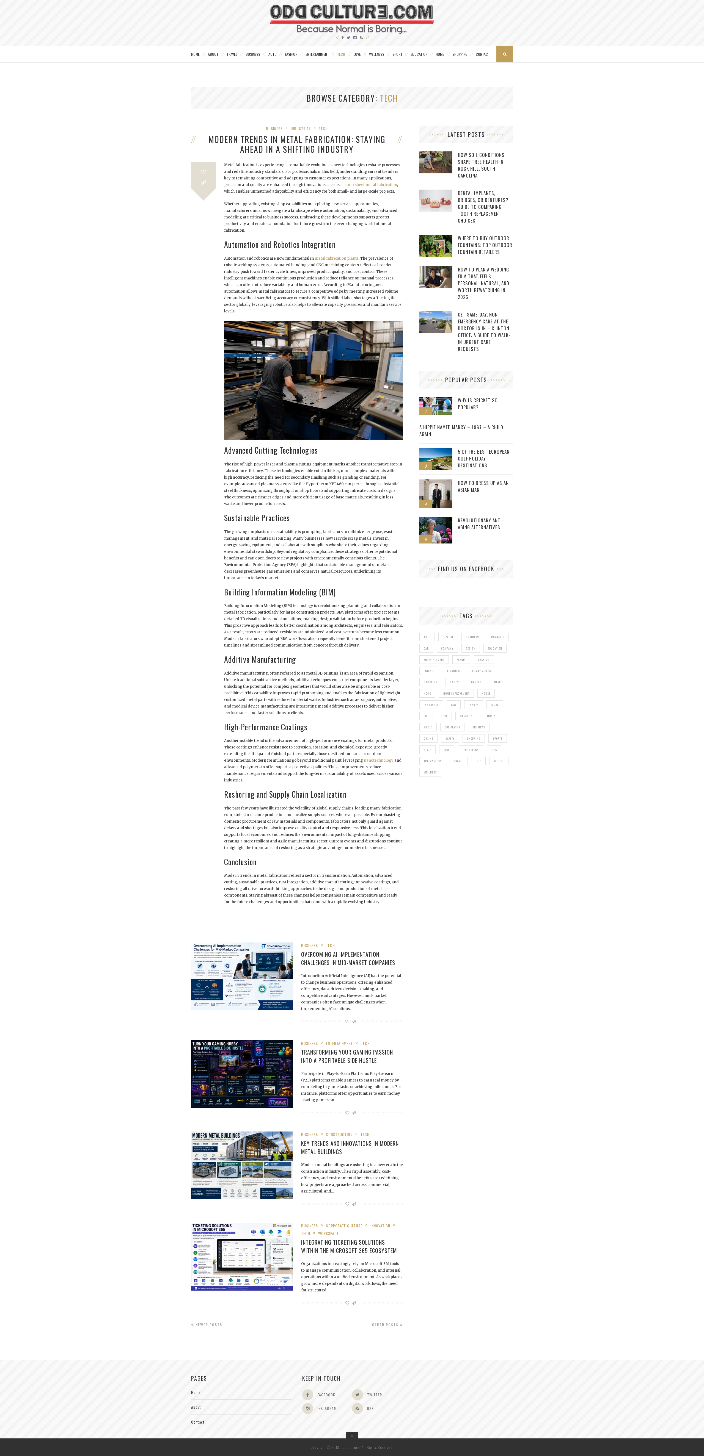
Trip (478, 761)
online (428, 738)
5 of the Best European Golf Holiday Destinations (484, 458)
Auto (272, 54)
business (472, 637)
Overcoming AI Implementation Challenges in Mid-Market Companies (348, 958)
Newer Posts (208, 1324)
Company (447, 648)
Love (357, 54)
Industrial (301, 128)
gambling (431, 682)
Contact (483, 54)
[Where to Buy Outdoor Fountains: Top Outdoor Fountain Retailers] (435, 237)
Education (419, 54)
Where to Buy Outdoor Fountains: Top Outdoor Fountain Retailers (485, 245)
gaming (476, 682)
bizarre (448, 637)
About (213, 54)
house (486, 693)
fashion (484, 660)
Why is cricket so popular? (478, 404)
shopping (473, 738)
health (499, 682)
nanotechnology (379, 760)
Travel (232, 54)
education (495, 648)
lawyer (474, 705)
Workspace (328, 1233)
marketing (467, 716)
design (470, 648)
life (426, 716)
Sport (397, 54)
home (427, 693)
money (491, 716)
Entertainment (317, 54)
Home (195, 54)
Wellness (376, 54)
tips (494, 750)
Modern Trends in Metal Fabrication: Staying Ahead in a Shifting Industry (297, 144)
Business (253, 54)
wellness (430, 772)
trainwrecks (433, 761)
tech (447, 750)
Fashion (291, 54)
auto (427, 637)
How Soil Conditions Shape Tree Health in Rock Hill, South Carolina (481, 165)
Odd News (478, 727)
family (461, 660)
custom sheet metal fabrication (368, 184)
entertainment (434, 660)
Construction (339, 1134)
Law (453, 705)
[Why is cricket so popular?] (435, 400)
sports (497, 738)
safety (450, 738)
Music (428, 727)
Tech (341, 54)
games (454, 682)
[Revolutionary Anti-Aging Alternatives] (435, 520)
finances (453, 671)
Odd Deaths (452, 727)
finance (429, 671)
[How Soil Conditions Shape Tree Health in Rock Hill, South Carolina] (435, 154)
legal (495, 705)
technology (470, 750)
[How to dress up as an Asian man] (435, 482)
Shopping (460, 54)
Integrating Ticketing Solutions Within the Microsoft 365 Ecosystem (349, 1246)
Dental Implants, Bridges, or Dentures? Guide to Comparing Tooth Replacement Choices (483, 207)
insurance (431, 705)
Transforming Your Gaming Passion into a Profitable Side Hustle (347, 1056)
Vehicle (499, 761)
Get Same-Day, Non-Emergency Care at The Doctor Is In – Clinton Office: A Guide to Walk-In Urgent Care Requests (484, 331)
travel (458, 761)
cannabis (497, 637)
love (444, 716)
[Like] (203, 172)
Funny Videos (481, 671)
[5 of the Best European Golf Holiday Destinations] (435, 451)
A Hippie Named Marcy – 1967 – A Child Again (461, 430)
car (426, 648)
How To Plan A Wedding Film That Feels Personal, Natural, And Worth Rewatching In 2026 (483, 283)
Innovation (380, 1225)
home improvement (456, 693)
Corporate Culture (344, 1225)
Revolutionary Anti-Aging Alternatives (481, 524)
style (427, 750)
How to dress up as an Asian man (483, 486)
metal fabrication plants (337, 258)
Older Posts (386, 1324)
